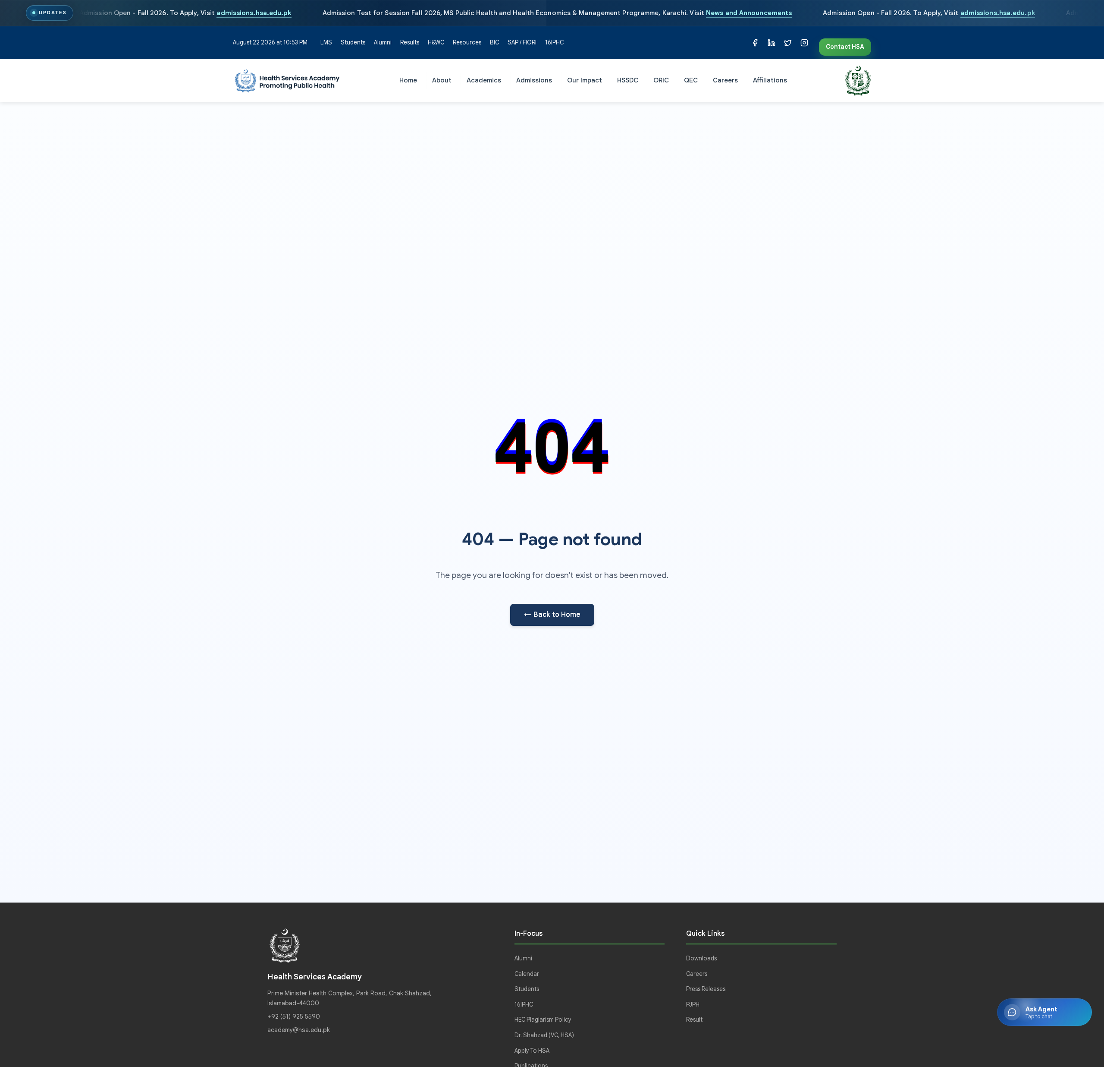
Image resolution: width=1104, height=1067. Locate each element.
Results (409, 42)
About (442, 80)
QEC (691, 80)
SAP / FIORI (522, 42)
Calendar (526, 974)
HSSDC (627, 80)
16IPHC (554, 42)
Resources (467, 42)
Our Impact (584, 80)
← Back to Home (552, 614)
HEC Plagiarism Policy (542, 1019)
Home (408, 80)
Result (694, 1019)
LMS (326, 42)
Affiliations (770, 80)
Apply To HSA (531, 1050)
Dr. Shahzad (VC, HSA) (544, 1035)
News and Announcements (749, 13)
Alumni (383, 42)
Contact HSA (845, 47)
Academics (484, 80)
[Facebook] (755, 43)
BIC (494, 42)
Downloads (701, 958)
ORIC (661, 80)
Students (353, 42)
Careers (725, 80)
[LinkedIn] (771, 43)
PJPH (692, 1004)
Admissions (534, 80)
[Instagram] (804, 43)
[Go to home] (287, 81)
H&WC (436, 42)
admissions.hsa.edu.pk (254, 13)
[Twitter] (788, 43)
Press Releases (705, 989)
